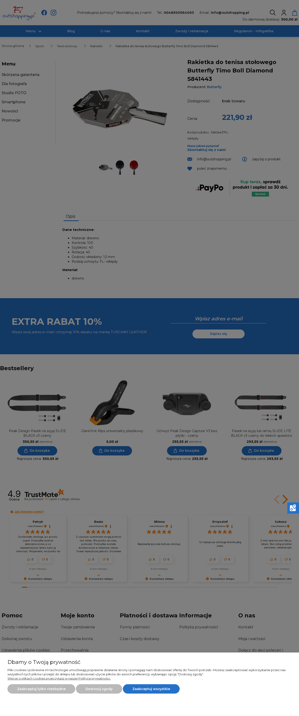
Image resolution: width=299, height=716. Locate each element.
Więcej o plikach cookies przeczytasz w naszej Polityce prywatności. (59, 678)
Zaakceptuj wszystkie (151, 689)
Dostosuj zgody (99, 689)
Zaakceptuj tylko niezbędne (41, 689)
